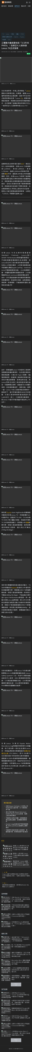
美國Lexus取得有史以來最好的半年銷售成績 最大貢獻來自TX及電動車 (21, 847)
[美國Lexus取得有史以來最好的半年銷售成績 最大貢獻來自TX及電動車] (7, 848)
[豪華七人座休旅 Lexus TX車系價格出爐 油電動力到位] (7, 856)
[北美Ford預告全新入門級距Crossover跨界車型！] (6, 916)
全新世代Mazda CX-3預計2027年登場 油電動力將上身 (21, 1017)
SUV (9, 39)
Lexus (7, 34)
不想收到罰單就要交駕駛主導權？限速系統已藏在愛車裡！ (20, 907)
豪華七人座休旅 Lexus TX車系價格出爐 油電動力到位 (21, 855)
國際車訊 (17, 6)
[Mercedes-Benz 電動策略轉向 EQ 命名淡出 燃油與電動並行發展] (6, 962)
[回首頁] (8, 2)
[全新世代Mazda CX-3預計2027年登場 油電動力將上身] (6, 1018)
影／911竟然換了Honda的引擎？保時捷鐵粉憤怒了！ (21, 946)
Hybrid (16, 37)
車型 (12, 34)
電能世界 (23, 6)
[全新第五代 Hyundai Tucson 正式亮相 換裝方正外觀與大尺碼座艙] (6, 995)
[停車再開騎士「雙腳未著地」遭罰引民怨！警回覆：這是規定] (6, 978)
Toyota (22, 37)
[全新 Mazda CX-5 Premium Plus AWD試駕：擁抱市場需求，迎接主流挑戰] (6, 899)
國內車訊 (4, 6)
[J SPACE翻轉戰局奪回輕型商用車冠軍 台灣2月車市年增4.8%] (6, 970)
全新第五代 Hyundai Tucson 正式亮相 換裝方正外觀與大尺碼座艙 (20, 994)
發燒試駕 (10, 6)
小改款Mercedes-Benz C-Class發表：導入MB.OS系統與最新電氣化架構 (21, 1033)
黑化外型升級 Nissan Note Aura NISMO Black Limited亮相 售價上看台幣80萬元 (16, 813)
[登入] (27, 2)
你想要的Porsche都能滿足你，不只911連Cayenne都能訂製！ (21, 924)
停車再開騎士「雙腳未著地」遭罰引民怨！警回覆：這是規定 (21, 977)
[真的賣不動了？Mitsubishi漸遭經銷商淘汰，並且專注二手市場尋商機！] (6, 939)
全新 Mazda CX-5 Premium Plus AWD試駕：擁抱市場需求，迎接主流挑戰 (21, 899)
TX (3, 34)
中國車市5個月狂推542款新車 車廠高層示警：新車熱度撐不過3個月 (17, 831)
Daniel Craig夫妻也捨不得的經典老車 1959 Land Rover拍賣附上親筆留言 (17, 825)
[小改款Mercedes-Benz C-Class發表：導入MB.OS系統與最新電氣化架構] (6, 1033)
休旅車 (4, 39)
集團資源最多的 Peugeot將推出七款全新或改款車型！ (20, 1009)
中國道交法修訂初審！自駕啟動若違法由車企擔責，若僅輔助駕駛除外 (16, 819)
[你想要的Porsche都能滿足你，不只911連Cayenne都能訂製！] (6, 924)
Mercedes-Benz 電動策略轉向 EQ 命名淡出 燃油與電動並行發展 (21, 962)
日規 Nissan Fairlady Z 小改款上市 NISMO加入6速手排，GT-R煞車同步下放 (17, 807)
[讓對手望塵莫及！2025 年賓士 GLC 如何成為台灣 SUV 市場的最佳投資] (6, 955)
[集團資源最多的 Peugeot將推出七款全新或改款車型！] (6, 1010)
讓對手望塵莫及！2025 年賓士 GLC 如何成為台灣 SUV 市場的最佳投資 (21, 954)
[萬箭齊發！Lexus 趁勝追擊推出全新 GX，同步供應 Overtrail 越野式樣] (7, 863)
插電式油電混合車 (7, 37)
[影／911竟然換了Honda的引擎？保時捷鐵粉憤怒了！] (6, 947)
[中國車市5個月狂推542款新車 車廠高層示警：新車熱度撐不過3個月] (6, 1003)
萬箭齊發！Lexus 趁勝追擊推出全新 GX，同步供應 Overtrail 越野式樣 (21, 863)
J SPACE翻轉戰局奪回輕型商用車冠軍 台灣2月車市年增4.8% (20, 970)
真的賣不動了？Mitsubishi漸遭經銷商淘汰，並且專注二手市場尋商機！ (20, 939)
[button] (29, 2)
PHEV (22, 34)
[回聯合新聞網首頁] (3, 2)
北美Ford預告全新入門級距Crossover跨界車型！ (21, 915)
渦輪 (17, 34)
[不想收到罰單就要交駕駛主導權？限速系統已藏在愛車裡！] (6, 907)
